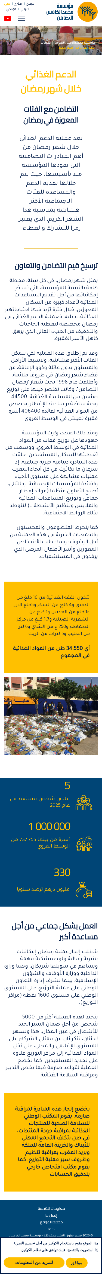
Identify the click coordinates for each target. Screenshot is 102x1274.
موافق (76, 1262)
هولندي (12, 9)
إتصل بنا (51, 1215)
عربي (7, 3)
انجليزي (18, 3)
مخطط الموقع (51, 1222)
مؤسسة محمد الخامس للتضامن (75, 43)
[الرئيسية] (72, 11)
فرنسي (30, 3)
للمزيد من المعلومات (34, 1262)
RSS (51, 1228)
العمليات (46, 43)
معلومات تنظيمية (51, 1208)
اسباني (24, 9)
